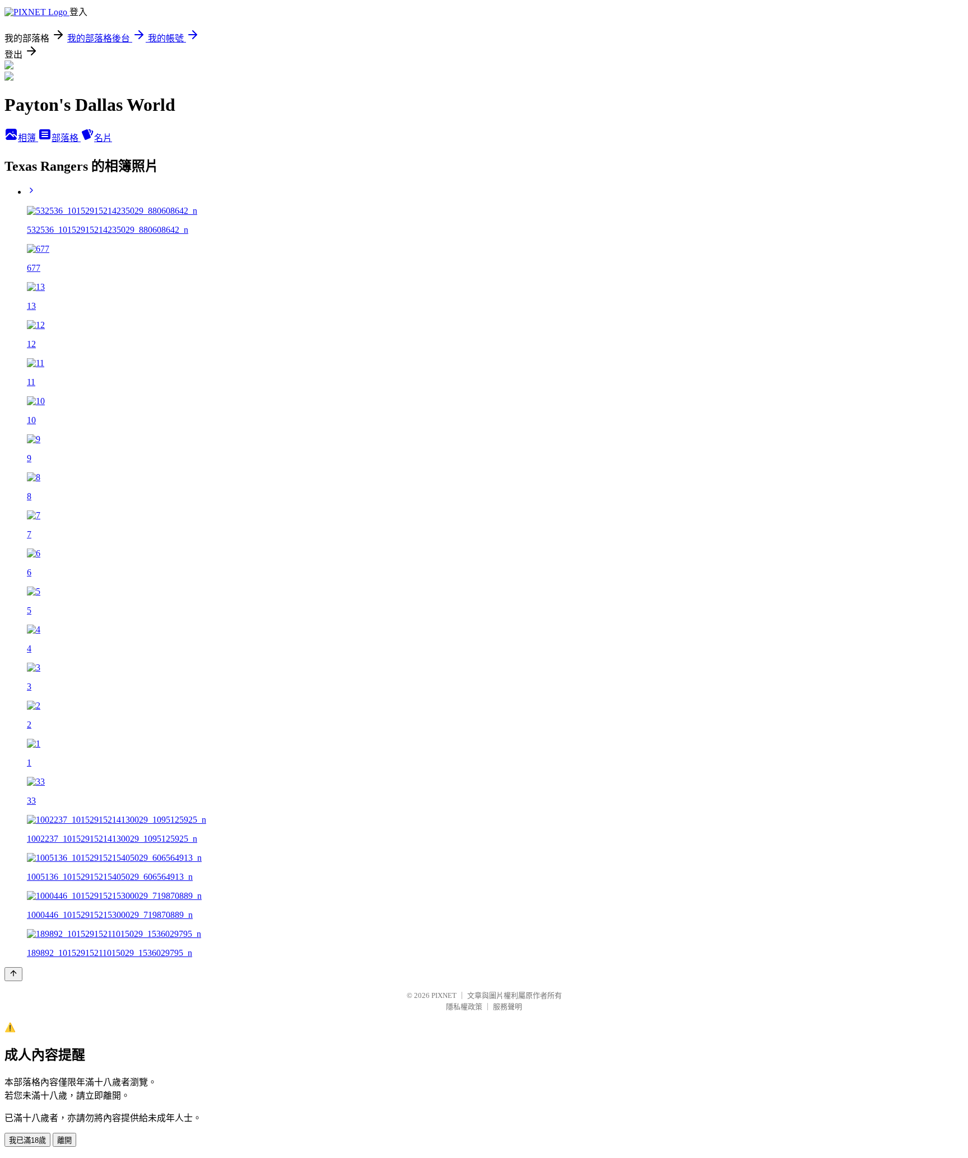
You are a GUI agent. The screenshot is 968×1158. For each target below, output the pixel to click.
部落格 (66, 138)
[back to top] (13, 974)
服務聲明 (507, 1006)
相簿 (28, 138)
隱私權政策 (464, 1006)
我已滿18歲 (27, 1140)
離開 (64, 1140)
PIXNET (444, 995)
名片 (103, 138)
